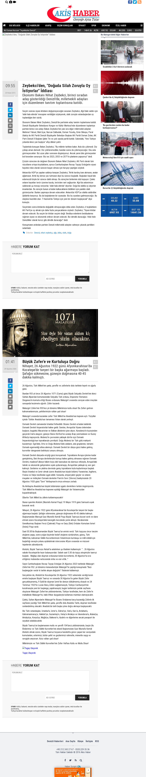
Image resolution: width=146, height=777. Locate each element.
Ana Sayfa (70, 741)
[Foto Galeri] (11, 2)
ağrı (55, 232)
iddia (59, 232)
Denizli (37, 232)
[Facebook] (10, 104)
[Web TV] (15, 2)
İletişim (89, 741)
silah (64, 232)
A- (95, 91)
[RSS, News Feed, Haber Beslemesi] (139, 2)
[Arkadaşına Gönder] (10, 120)
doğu (69, 232)
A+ (95, 86)
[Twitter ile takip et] (135, 2)
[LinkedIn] (10, 115)
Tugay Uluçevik (29, 653)
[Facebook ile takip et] (130, 2)
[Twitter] (10, 110)
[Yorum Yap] (10, 131)
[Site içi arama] (7, 2)
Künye (80, 741)
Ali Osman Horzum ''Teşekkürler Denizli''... (20, 30)
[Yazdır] (10, 125)
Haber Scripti (71, 766)
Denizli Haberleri (55, 741)
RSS (97, 741)
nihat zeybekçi (47, 232)
